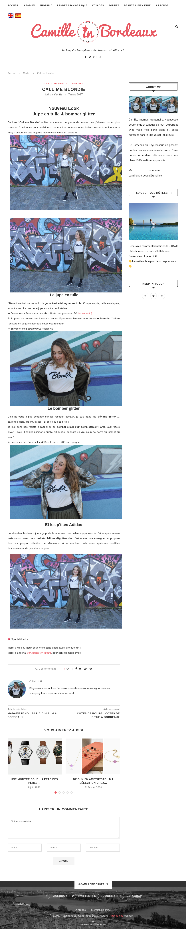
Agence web (116, 915)
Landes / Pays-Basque (72, 5)
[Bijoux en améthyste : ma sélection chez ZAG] (93, 756)
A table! (29, 5)
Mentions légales (101, 909)
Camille (58, 94)
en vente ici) (85, 313)
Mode (26, 73)
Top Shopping (76, 83)
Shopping (46, 5)
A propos (161, 5)
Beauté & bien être (137, 5)
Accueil (13, 5)
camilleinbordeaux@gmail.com (146, 175)
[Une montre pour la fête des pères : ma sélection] (34, 756)
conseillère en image (39, 652)
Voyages (98, 5)
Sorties (114, 5)
